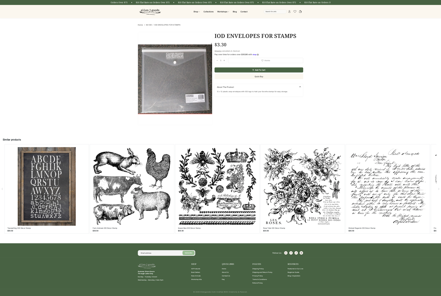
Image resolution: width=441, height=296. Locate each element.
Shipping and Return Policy (262, 272)
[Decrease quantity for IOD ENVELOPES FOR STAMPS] (216, 60)
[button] (2, 189)
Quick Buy (259, 76)
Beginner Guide (293, 272)
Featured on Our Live (295, 269)
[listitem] (47, 189)
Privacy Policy (257, 276)
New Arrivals (196, 276)
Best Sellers (195, 272)
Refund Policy (257, 283)
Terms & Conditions (259, 279)
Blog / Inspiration (294, 276)
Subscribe (188, 253)
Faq (223, 279)
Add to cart (260, 70)
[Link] (150, 12)
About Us (225, 272)
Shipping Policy (258, 269)
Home (140, 25)
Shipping (218, 51)
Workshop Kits (196, 279)
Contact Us (226, 276)
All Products (195, 269)
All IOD (149, 25)
